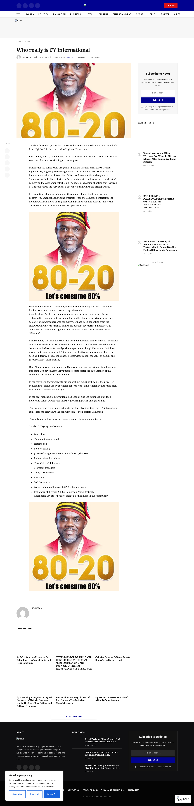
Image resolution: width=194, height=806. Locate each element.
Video (177, 14)
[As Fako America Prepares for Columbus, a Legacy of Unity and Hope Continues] (34, 643)
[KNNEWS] (97, 5)
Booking (170, 6)
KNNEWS (27, 57)
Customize (17, 794)
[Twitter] (7, 156)
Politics (43, 14)
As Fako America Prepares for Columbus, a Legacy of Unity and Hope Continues (33, 660)
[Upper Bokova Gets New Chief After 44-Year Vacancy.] (113, 684)
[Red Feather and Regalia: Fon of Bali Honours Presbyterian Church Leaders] (74, 684)
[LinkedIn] (7, 162)
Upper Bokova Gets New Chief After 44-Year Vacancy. (111, 699)
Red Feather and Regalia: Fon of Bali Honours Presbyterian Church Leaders (73, 700)
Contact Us (73, 790)
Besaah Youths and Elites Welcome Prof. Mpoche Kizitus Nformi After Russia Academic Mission (159, 157)
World (30, 14)
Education (59, 14)
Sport (139, 14)
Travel (165, 14)
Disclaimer (133, 790)
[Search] (186, 14)
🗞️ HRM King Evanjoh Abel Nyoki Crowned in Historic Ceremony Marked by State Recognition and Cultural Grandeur (34, 701)
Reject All (34, 794)
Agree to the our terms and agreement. (154, 767)
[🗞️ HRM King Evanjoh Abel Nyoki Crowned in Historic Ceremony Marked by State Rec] (34, 684)
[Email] (7, 175)
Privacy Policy (156, 110)
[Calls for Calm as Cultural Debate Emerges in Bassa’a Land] (113, 643)
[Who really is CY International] (73, 100)
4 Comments (82, 57)
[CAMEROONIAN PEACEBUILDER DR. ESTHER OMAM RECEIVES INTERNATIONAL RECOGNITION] (158, 181)
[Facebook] (7, 150)
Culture (103, 14)
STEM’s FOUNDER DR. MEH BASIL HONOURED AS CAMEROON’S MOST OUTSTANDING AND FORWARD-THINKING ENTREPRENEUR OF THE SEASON (74, 663)
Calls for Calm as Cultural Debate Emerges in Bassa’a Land (112, 658)
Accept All (51, 794)
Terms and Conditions (112, 790)
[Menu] (18, 14)
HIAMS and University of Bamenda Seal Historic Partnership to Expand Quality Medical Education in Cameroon (160, 245)
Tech (91, 14)
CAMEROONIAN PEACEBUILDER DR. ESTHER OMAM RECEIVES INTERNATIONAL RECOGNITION (158, 202)
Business (75, 14)
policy (160, 767)
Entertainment (122, 14)
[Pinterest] (7, 169)
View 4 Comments (74, 716)
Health (152, 14)
